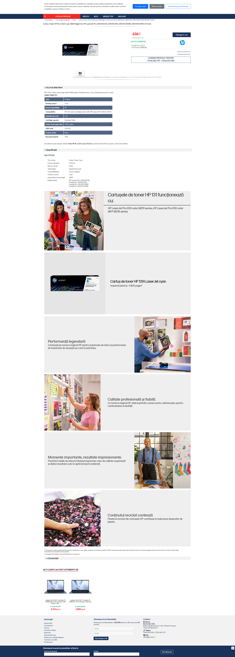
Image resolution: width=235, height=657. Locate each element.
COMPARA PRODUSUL (184, 54)
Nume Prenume (50, 651)
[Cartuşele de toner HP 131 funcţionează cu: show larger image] (74, 220)
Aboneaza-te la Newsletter (105, 619)
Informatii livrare (50, 635)
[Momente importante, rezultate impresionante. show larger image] (162, 460)
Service (46, 628)
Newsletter (108, 16)
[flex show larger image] (72, 518)
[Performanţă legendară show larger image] (162, 344)
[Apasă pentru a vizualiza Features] (80, 74)
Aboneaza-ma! (101, 638)
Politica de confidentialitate (54, 637)
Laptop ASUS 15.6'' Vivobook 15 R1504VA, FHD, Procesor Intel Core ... (80, 601)
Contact (146, 619)
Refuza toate (157, 6)
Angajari (122, 16)
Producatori (48, 642)
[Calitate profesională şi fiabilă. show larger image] (72, 402)
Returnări (47, 633)
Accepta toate (140, 6)
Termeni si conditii (50, 640)
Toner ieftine (123, 144)
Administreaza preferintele (178, 6)
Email (96, 651)
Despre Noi (48, 623)
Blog (96, 16)
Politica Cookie (64, 9)
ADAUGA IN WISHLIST (184, 51)
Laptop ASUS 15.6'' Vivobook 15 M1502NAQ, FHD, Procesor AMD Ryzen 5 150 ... (55, 601)
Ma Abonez (167, 652)
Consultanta (48, 626)
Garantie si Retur (50, 630)
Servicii (86, 16)
